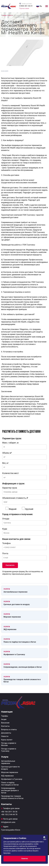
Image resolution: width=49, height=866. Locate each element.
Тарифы (4, 716)
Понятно (24, 858)
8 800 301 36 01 (26, 6)
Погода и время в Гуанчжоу (8, 750)
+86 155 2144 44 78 (9, 814)
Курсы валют (6, 740)
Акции (3, 719)
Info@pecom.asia (8, 822)
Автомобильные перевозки (15, 592)
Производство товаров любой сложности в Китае (22, 680)
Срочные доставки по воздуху (17, 604)
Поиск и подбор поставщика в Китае (10, 783)
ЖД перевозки (10, 629)
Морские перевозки (12, 617)
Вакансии (5, 723)
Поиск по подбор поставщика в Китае (20, 642)
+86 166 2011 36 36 (9, 812)
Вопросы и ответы (9, 729)
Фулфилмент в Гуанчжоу (14, 654)
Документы (6, 733)
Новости (4, 736)
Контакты (5, 726)
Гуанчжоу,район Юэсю (10, 830)
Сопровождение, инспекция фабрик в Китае (23, 667)
